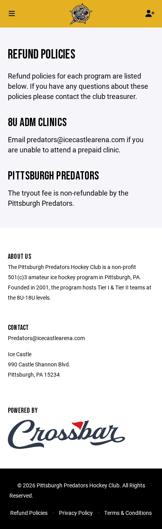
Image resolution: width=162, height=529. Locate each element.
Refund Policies (29, 512)
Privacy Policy (76, 512)
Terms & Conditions (128, 512)
